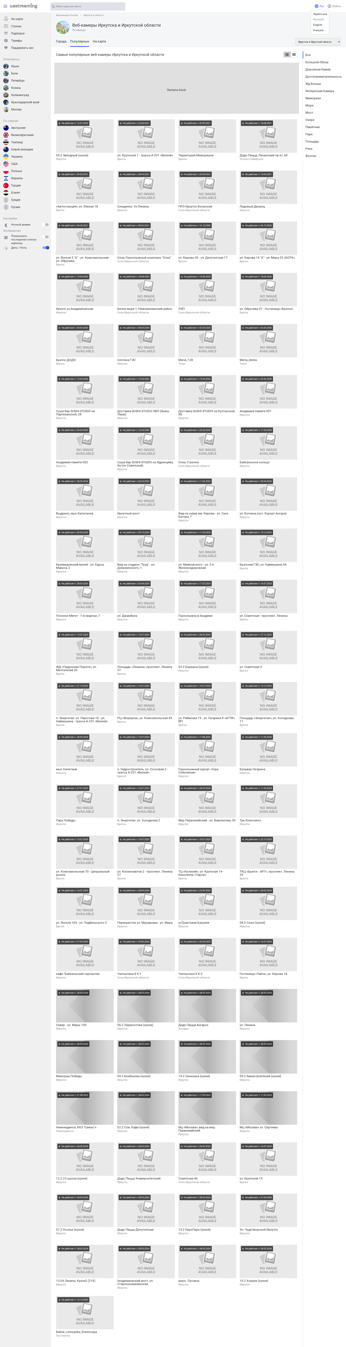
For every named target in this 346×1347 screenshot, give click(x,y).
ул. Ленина (247, 1025)
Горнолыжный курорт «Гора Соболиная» (198, 771)
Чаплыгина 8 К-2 (190, 973)
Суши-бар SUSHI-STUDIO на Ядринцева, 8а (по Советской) (145, 464)
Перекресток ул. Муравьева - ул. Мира (144, 922)
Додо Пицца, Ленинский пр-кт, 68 (264, 155)
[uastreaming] (23, 5)
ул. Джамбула (127, 615)
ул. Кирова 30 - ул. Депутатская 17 (203, 257)
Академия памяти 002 (72, 462)
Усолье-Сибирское (251, 159)
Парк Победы (65, 820)
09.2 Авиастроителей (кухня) (260, 1076)
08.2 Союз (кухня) (252, 922)
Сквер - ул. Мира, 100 (71, 1025)
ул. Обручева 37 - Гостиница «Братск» (266, 308)
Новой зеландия (22, 149)
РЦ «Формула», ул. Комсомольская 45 (144, 718)
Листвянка (63, 1335)
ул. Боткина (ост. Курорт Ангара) (263, 513)
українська (320, 14)
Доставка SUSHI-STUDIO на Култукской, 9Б (206, 412)
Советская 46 (188, 1178)
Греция (15, 200)
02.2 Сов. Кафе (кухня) (133, 1127)
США (14, 164)
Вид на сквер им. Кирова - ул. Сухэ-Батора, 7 (203, 515)
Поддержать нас (22, 48)
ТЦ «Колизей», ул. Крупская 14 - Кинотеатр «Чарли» (201, 873)
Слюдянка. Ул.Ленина (133, 206)
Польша (16, 171)
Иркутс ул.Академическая (74, 308)
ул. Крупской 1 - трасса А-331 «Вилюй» (145, 155)
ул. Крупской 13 (251, 1178)
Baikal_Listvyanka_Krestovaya (76, 1331)
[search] (120, 6)
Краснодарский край (25, 102)
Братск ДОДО (66, 360)
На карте (17, 19)
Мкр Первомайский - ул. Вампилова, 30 (207, 820)
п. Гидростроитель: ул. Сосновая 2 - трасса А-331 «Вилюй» (142, 771)
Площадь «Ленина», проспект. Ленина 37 (144, 668)
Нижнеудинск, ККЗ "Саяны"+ (76, 1127)
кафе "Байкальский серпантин (78, 973)
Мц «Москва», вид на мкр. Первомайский (197, 1129)
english (317, 24)
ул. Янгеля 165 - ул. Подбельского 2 (81, 922)
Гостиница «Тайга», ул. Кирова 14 (263, 973)
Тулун (182, 363)
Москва (16, 109)
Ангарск (183, 1028)
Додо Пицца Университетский (139, 1178)
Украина (17, 156)
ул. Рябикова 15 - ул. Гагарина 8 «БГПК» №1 (206, 719)
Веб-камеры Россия (67, 15)
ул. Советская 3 (251, 666)
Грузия (15, 207)
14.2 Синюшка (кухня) (194, 1076)
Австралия (18, 128)
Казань (16, 88)
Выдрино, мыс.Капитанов (74, 513)
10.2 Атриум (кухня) (254, 1280)
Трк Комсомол (250, 820)
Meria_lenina (248, 360)
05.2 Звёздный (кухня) (72, 155)
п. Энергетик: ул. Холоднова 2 (138, 820)
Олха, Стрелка (188, 462)
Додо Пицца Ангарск (193, 1025)
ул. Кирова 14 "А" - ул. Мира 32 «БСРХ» (267, 257)
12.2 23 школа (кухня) (71, 1178)
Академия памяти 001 (256, 411)
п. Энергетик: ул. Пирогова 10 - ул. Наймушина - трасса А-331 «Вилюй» (82, 719)
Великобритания (22, 135)
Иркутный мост (128, 513)
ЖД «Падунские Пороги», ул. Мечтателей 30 (76, 668)
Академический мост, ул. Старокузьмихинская (135, 1282)
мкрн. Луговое (188, 1280)
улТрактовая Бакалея (193, 922)
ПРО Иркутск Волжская (195, 206)
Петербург (18, 80)
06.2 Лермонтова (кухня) (135, 1025)
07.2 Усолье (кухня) (70, 1229)
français (318, 30)
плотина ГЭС (126, 360)
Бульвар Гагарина (252, 769)
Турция (16, 185)
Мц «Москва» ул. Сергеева (259, 1127)
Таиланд (17, 142)
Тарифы (16, 40)
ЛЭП (181, 308)
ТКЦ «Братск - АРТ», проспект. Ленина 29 (267, 873)
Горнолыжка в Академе (195, 615)
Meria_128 (185, 360)
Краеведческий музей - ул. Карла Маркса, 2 (80, 566)
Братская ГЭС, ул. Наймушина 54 (263, 564)
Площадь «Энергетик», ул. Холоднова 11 (267, 719)
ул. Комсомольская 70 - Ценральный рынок (82, 873)
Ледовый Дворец (252, 206)
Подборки (18, 33)
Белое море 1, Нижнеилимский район (144, 308)
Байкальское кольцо (255, 462)
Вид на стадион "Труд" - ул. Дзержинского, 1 (136, 566)
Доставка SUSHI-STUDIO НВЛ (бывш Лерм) (143, 412)
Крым (15, 66)
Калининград (20, 95)
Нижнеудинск (65, 1131)
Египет (15, 192)
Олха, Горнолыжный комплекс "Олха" (144, 257)
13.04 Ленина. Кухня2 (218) (75, 1280)
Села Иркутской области (194, 210)
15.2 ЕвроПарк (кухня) (194, 1229)
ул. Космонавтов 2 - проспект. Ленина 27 (144, 873)
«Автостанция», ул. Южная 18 (77, 206)
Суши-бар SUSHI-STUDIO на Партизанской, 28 (75, 412)
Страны (16, 26)
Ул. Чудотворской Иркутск (259, 1229)
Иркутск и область (94, 15)
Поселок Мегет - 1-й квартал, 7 (78, 615)
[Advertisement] (162, 88)
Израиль (17, 178)
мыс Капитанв (66, 769)
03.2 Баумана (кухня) (193, 666)
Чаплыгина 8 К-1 (129, 973)
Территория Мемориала (195, 155)
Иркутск (61, 159)
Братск (121, 159)
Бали (14, 73)
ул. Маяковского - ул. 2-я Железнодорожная (196, 566)
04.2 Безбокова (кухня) (133, 1076)
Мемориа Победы (69, 1076)
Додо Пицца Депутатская (135, 1229)
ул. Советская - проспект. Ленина (263, 615)
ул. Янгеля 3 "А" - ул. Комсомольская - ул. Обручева (83, 259)
